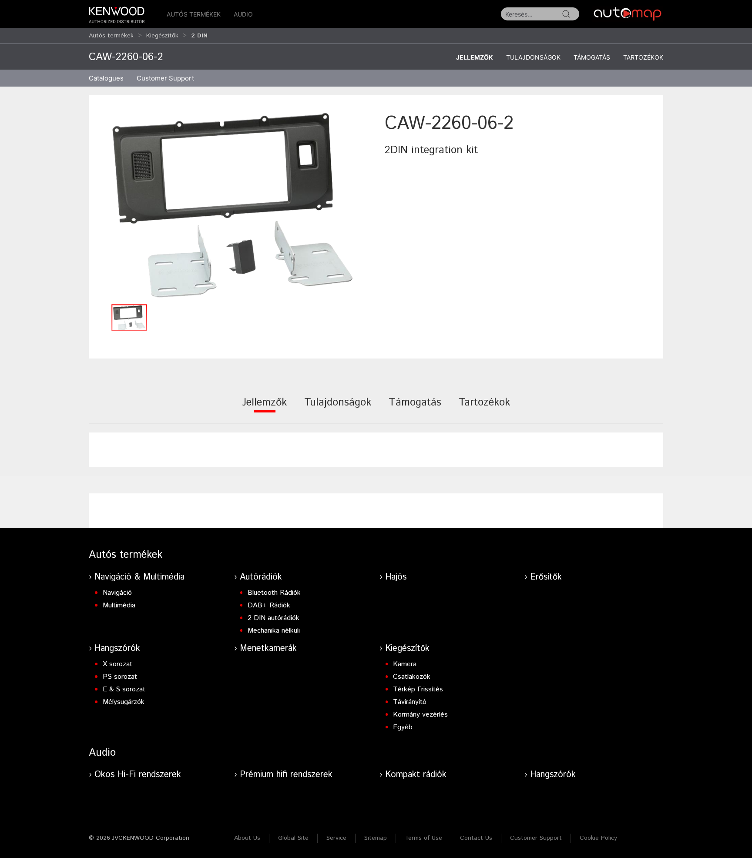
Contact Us (476, 838)
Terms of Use (423, 838)
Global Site (293, 838)
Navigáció (117, 593)
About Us (247, 838)
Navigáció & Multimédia (139, 577)
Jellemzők (474, 57)
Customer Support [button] (165, 78)
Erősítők (546, 577)
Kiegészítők (162, 35)
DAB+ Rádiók (269, 605)
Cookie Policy (598, 838)
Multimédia (119, 605)
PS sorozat (120, 677)
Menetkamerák (268, 648)
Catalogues (106, 78)
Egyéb (403, 727)
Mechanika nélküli (274, 631)
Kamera (404, 664)
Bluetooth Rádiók (274, 593)
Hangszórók (117, 648)
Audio (243, 14)
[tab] (264, 408)
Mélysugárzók (123, 702)
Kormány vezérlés (420, 715)
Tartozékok (643, 57)
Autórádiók (261, 577)
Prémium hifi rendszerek (286, 774)
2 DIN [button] (199, 35)
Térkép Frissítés (418, 689)
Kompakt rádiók (415, 774)
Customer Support (536, 838)
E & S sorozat (124, 689)
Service (336, 838)
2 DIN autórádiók (273, 618)
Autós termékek (194, 14)
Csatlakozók (411, 677)
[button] (232, 205)
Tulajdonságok (533, 57)
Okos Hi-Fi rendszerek (137, 774)
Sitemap (375, 838)
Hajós (395, 577)
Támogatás (592, 57)
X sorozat (117, 664)
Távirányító (409, 702)
